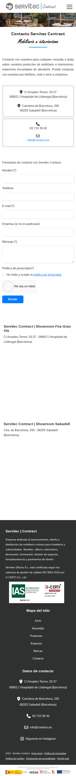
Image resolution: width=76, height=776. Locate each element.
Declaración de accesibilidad (40, 758)
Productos (36, 635)
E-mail (8, 206)
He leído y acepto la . (34, 274)
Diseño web (63, 758)
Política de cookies (15, 758)
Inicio (38, 620)
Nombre (9, 170)
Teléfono (7, 188)
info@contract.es (38, 140)
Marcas (38, 650)
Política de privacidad (18, 268)
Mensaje (9, 241)
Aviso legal (36, 753)
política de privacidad (47, 274)
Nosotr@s (38, 628)
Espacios (36, 643)
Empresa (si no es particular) (21, 223)
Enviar (12, 299)
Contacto (38, 658)
